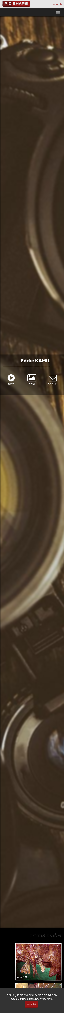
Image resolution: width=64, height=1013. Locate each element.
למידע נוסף (18, 999)
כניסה (56, 4)
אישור (29, 1004)
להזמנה (21, 977)
